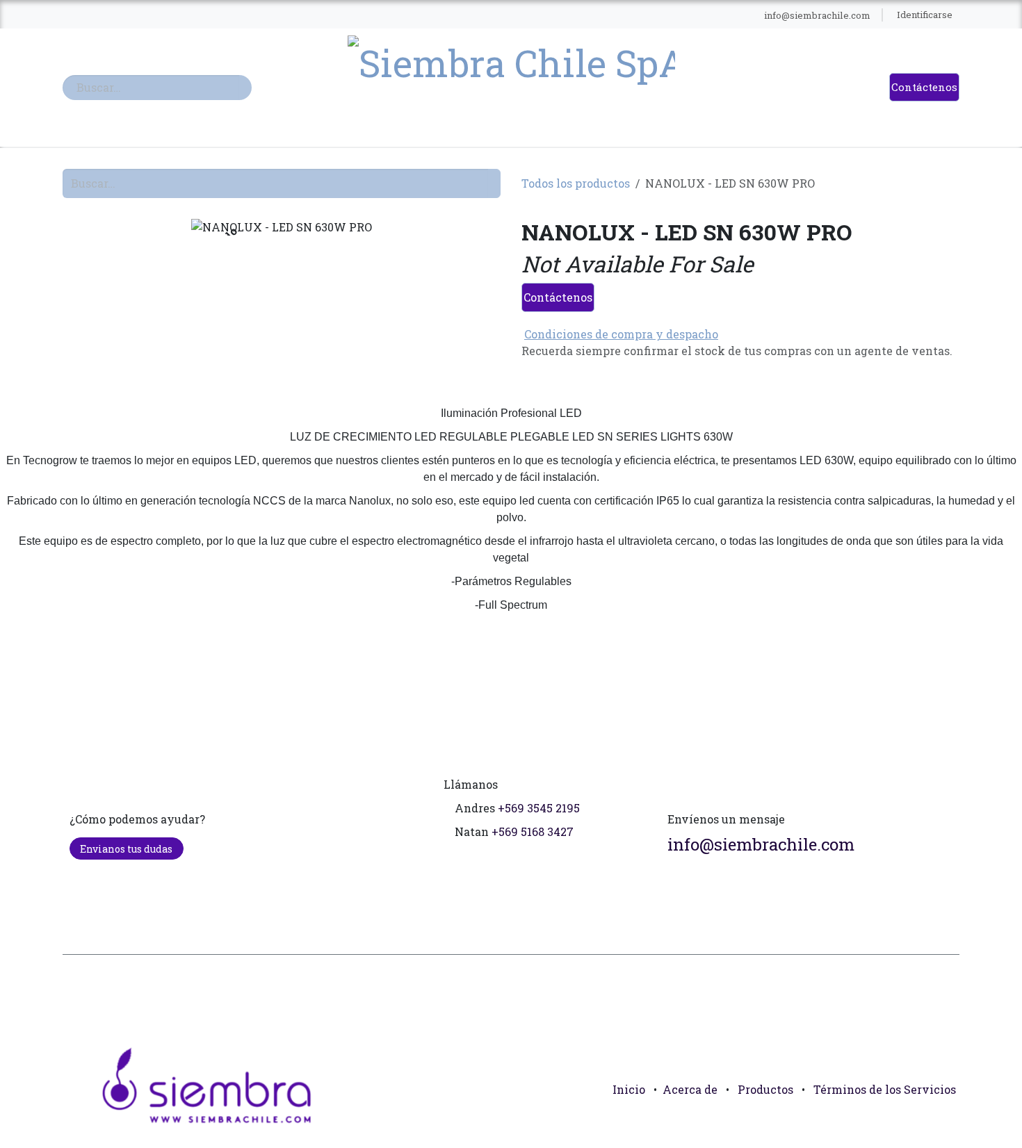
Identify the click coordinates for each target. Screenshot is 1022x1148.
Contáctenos (924, 87)
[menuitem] (309, 15)
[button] (942, 1120)
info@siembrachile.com (760, 844)
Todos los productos (575, 183)
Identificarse (924, 14)
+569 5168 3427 (533, 831)
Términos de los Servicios (884, 1089)
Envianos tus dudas (126, 848)
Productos (765, 1089)
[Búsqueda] (245, 87)
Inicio (629, 1089)
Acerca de (690, 1089)
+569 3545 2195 (539, 808)
